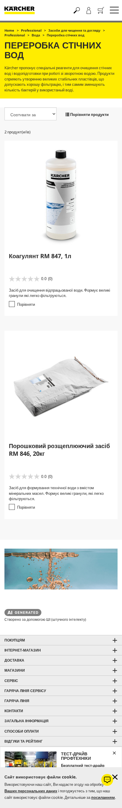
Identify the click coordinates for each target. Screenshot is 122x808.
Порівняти (26, 304)
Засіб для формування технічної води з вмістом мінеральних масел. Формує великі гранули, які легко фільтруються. (56, 493)
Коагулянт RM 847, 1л (40, 256)
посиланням (103, 797)
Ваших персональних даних (30, 791)
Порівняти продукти (89, 114)
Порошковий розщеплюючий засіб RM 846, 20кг (59, 450)
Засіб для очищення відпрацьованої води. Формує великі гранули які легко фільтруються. (59, 292)
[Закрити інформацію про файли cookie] (115, 777)
